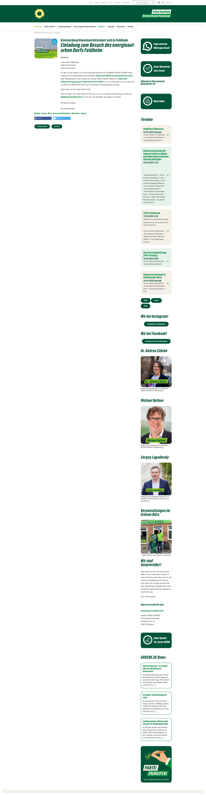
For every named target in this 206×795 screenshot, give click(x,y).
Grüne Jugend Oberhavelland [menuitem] (84, 26)
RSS (145, 300)
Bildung (37, 113)
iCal (145, 306)
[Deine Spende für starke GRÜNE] (156, 640)
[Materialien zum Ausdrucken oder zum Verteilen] (156, 101)
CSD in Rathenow (151, 212)
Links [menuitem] (167, 3)
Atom (156, 300)
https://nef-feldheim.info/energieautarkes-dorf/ (114, 75)
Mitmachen (75, 113)
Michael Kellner (152, 400)
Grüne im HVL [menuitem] (49, 26)
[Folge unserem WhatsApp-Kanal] (156, 46)
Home (90, 3)
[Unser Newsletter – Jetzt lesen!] (156, 69)
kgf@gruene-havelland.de (70, 97)
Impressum (117, 3)
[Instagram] (162, 2)
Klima (50, 113)
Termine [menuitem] (130, 26)
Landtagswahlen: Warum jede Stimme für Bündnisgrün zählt (155, 722)
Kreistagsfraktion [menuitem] (65, 26)
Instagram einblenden (156, 324)
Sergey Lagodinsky (155, 457)
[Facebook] (158, 2)
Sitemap (103, 3)
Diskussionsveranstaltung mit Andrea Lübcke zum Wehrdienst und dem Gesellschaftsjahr (156, 155)
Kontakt (96, 3)
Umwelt (83, 113)
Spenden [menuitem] (111, 26)
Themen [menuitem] (101, 26)
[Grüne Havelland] (39, 14)
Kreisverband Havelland (43, 33)
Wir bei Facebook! (154, 333)
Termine (147, 119)
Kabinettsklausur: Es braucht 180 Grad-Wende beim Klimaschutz (155, 669)
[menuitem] (90, 2)
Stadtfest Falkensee (153, 128)
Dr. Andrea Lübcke (154, 350)
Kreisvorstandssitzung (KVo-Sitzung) (154, 254)
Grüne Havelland (161, 11)
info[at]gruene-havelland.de (151, 611)
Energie (44, 113)
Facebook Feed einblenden (156, 341)
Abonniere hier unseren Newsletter (153, 82)
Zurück (56, 126)
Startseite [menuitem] (38, 26)
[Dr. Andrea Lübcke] (156, 371)
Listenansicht (42, 126)
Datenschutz (126, 3)
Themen (57, 33)
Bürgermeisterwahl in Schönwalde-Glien (154, 276)
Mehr (156, 135)
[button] (43, 118)
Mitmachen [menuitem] (121, 26)
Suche (110, 3)
